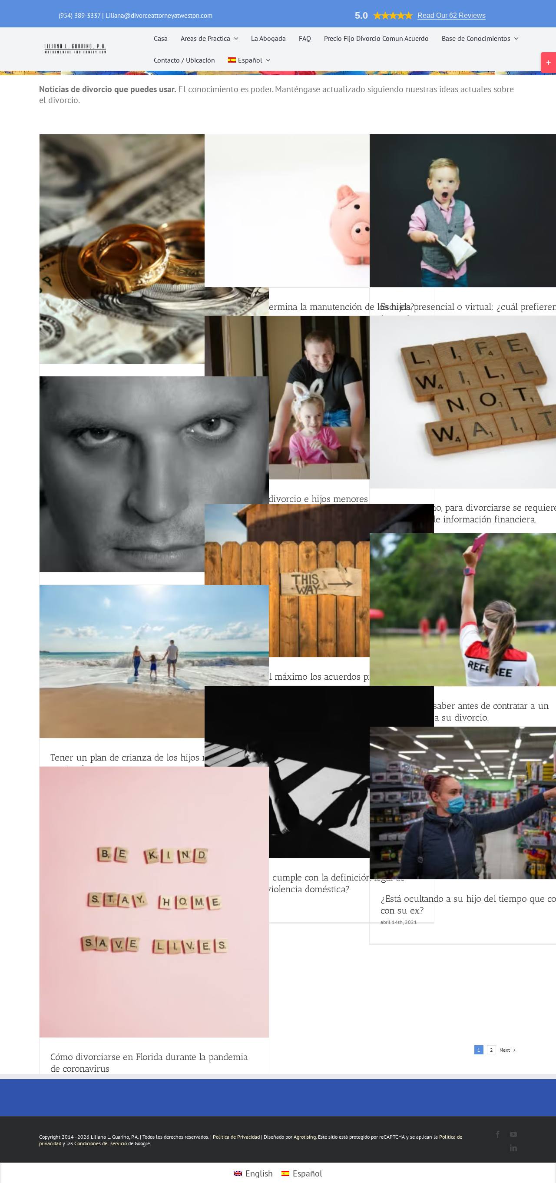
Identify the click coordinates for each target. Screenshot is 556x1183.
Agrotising (305, 1136)
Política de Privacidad (236, 1136)
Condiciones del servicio (100, 1143)
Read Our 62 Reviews (451, 15)
